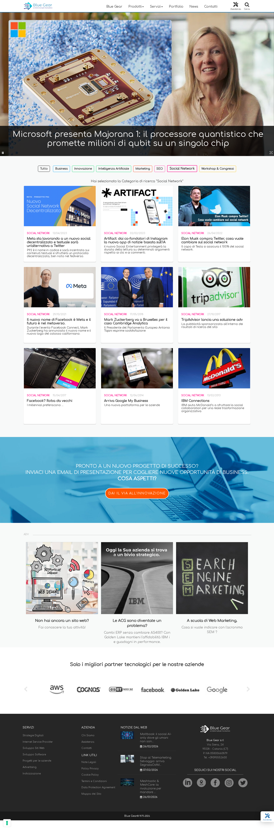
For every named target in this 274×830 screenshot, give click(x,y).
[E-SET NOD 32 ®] (121, 690)
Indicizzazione (32, 773)
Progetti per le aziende (37, 760)
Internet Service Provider (38, 741)
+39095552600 (217, 757)
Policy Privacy (90, 768)
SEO (159, 168)
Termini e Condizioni (94, 781)
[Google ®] (217, 690)
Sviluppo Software (34, 754)
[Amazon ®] (57, 690)
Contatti (210, 6)
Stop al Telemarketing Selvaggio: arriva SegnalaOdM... (155, 761)
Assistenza (87, 741)
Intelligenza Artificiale (113, 168)
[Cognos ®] (89, 690)
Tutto (44, 168)
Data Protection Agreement (98, 787)
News (193, 6)
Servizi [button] (155, 6)
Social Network (182, 168)
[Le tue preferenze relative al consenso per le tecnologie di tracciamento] (7, 823)
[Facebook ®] (153, 690)
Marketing (142, 168)
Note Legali (88, 762)
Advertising (30, 767)
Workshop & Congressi (217, 168)
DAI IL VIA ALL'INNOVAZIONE (137, 493)
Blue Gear (114, 6)
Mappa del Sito (91, 793)
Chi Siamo (87, 735)
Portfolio (176, 6)
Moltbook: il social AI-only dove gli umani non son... (155, 738)
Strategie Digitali (33, 735)
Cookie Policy (90, 774)
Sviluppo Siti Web (34, 748)
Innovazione (83, 168)
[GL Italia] (185, 690)
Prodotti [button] (135, 6)
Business (61, 168)
